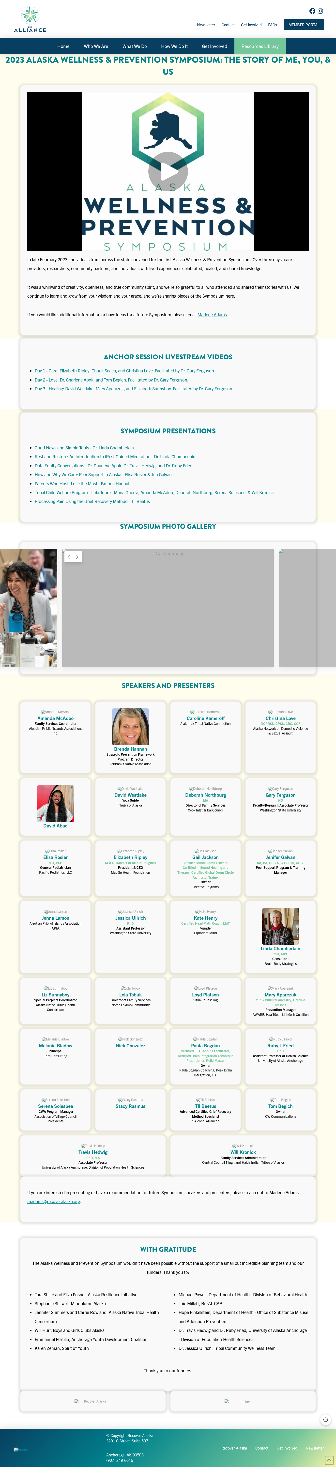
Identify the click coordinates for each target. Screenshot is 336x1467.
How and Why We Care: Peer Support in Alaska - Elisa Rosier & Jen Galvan (103, 474)
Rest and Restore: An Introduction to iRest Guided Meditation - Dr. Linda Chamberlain (115, 456)
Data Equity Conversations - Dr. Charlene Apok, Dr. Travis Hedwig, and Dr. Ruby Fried (113, 465)
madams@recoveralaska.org (53, 1201)
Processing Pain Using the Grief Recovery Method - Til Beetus (92, 501)
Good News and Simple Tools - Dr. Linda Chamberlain (84, 447)
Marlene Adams (212, 314)
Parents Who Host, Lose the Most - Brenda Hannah (83, 483)
